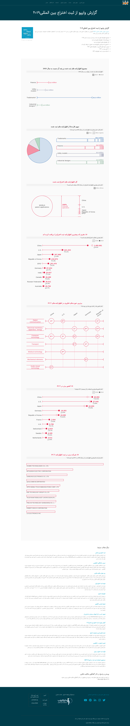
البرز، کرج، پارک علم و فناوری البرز (34, 696)
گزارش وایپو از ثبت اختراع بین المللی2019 (96, 623)
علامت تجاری (59, 695)
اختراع (64, 695)
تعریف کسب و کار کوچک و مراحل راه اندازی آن (94, 614)
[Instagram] (99, 700)
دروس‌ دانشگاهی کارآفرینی (99, 563)
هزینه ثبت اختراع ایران (100, 583)
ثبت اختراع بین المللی (100, 553)
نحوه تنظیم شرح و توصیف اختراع (97, 633)
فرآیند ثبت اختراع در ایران (99, 652)
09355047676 (34, 703)
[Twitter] (104, 700)
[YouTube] (86, 700)
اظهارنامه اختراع (101, 594)
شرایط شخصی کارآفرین (100, 604)
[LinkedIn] (95, 700)
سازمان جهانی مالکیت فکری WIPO (101, 32)
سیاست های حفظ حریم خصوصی (102, 723)
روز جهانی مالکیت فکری (99, 573)
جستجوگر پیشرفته (70, 695)
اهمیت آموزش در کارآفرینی (99, 643)
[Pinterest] (90, 700)
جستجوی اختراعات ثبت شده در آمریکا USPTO (94, 660)
